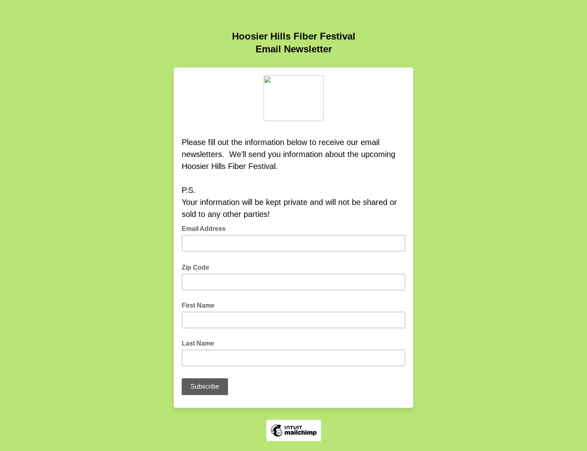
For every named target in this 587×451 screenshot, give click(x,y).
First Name (198, 305)
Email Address (206, 228)
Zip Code (198, 266)
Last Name (198, 343)
